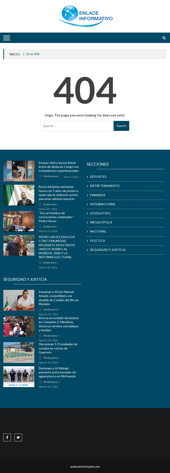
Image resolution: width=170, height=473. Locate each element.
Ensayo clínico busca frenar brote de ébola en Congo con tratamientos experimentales (59, 167)
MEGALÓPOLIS (101, 222)
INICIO (15, 54)
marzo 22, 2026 (48, 209)
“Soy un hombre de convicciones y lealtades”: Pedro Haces (56, 217)
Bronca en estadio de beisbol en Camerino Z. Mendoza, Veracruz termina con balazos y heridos (59, 324)
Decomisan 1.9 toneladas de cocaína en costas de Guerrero (58, 348)
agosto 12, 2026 (48, 386)
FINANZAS (97, 195)
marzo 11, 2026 (48, 231)
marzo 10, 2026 (48, 267)
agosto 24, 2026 (48, 314)
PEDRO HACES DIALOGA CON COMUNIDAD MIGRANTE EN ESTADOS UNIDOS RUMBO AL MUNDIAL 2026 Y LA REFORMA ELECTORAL (57, 247)
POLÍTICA (97, 240)
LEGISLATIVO (100, 213)
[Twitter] (18, 437)
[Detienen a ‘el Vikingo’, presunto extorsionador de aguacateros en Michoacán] (18, 376)
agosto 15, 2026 (48, 362)
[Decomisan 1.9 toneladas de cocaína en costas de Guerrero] (18, 352)
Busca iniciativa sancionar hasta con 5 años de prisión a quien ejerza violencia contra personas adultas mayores (58, 193)
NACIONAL (98, 231)
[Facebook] (7, 437)
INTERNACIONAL (103, 204)
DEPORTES (98, 176)
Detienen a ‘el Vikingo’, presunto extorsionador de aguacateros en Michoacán (57, 372)
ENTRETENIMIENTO (105, 186)
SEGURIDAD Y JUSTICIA (108, 250)
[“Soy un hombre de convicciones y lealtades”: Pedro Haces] (18, 221)
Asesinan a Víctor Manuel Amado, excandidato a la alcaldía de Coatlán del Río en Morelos (59, 298)
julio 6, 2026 (71, 176)
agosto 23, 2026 (48, 340)
